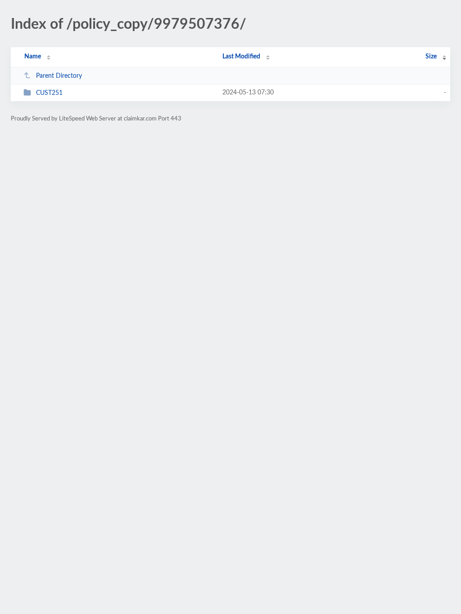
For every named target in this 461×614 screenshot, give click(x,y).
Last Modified (241, 56)
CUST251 (49, 93)
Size (431, 56)
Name (32, 56)
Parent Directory (59, 76)
